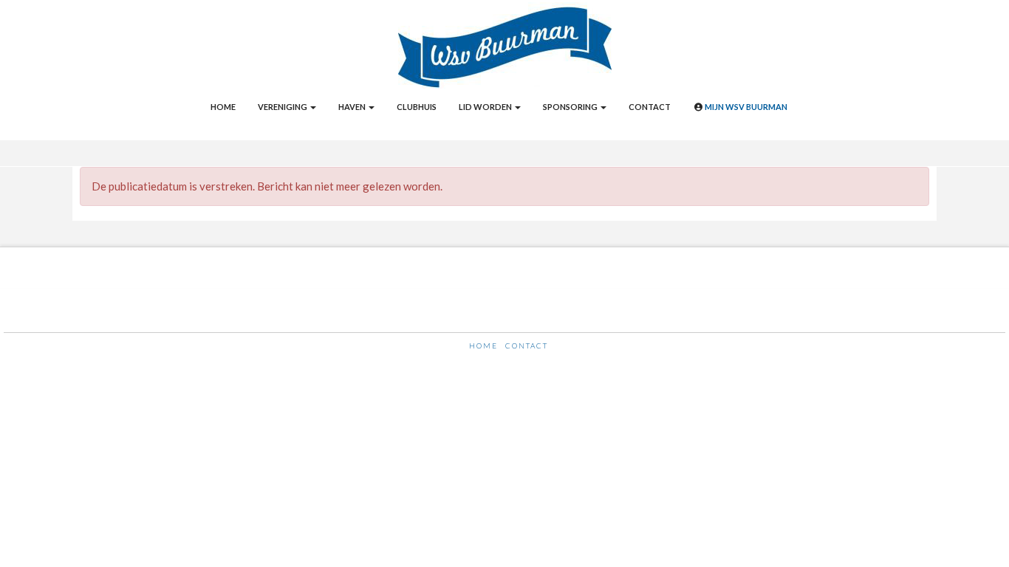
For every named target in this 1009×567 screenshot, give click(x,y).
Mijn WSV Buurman (745, 106)
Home (223, 106)
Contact (650, 106)
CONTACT (526, 345)
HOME (483, 345)
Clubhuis (417, 106)
